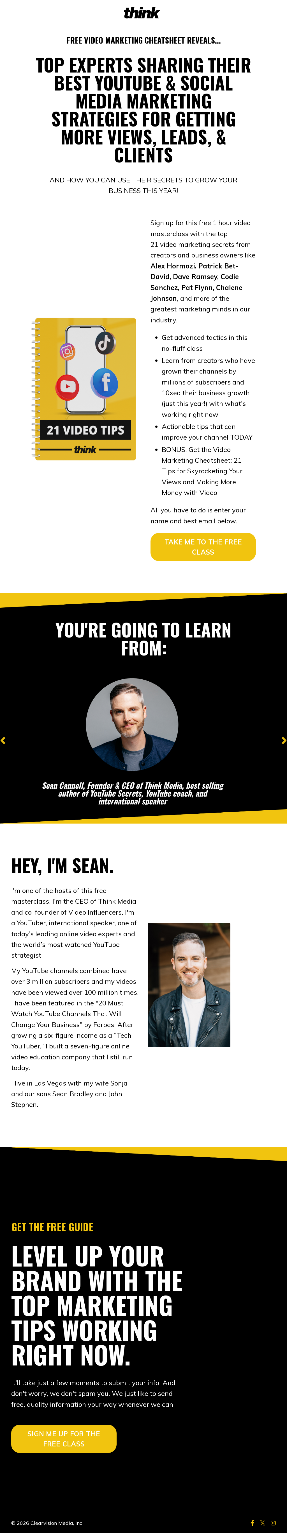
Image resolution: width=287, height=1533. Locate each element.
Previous (3, 740)
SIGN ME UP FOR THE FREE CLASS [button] (63, 1439)
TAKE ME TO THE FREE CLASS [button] (203, 547)
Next (284, 740)
